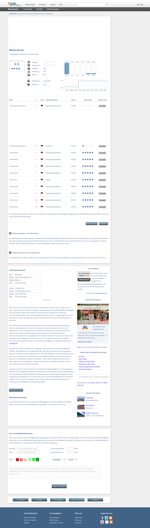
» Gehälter (39, 500)
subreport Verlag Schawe (87, 361)
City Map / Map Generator (46, 300)
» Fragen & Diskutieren (76, 500)
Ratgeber (26, 522)
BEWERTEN (103, 223)
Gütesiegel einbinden (101, 293)
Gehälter (39, 9)
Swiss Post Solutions (85, 369)
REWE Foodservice (92, 413)
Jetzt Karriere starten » (85, 342)
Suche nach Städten (30, 520)
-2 (21, 459)
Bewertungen (30, 4)
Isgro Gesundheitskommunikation (89, 367)
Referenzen (78, 520)
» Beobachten (95, 500)
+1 (29, 459)
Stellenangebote (53, 9)
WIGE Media (83, 359)
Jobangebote (13, 343)
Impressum (78, 522)
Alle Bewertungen (91, 223)
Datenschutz (78, 517)
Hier (78, 347)
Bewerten (42, 4)
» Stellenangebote (58, 500)
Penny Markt (90, 405)
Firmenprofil (27, 9)
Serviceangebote (54, 517)
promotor (82, 356)
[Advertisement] (59, 32)
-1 (25, 459)
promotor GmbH (94, 382)
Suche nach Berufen (30, 517)
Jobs (61, 4)
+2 (33, 459)
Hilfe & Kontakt (53, 520)
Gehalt (52, 4)
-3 (17, 459)
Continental (89, 398)
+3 (37, 459)
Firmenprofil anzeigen (16, 390)
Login (141, 4)
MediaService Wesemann (87, 364)
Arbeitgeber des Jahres (56, 522)
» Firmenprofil (21, 500)
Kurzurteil (102, 106)
